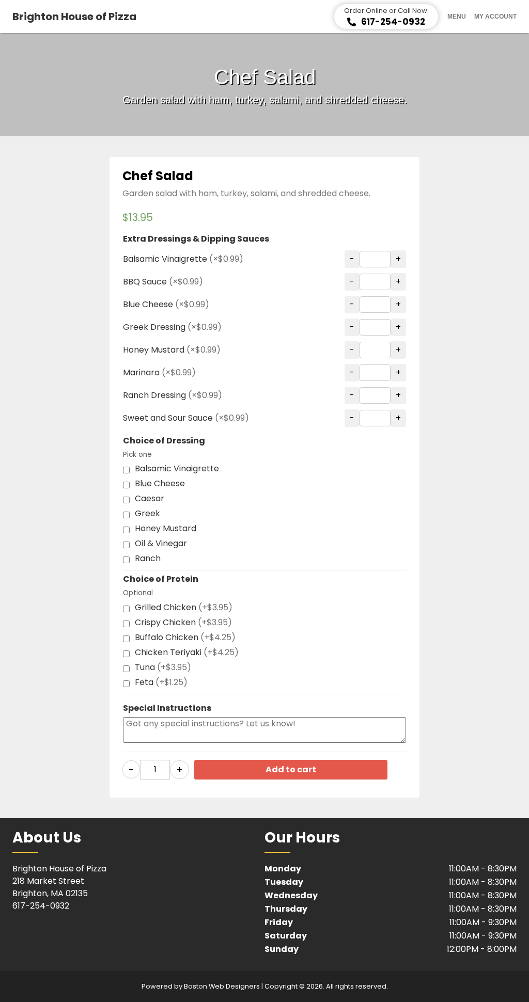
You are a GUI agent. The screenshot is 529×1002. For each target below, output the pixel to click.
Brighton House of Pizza (74, 16)
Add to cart (291, 769)
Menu (456, 16)
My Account (495, 16)
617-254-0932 (40, 906)
